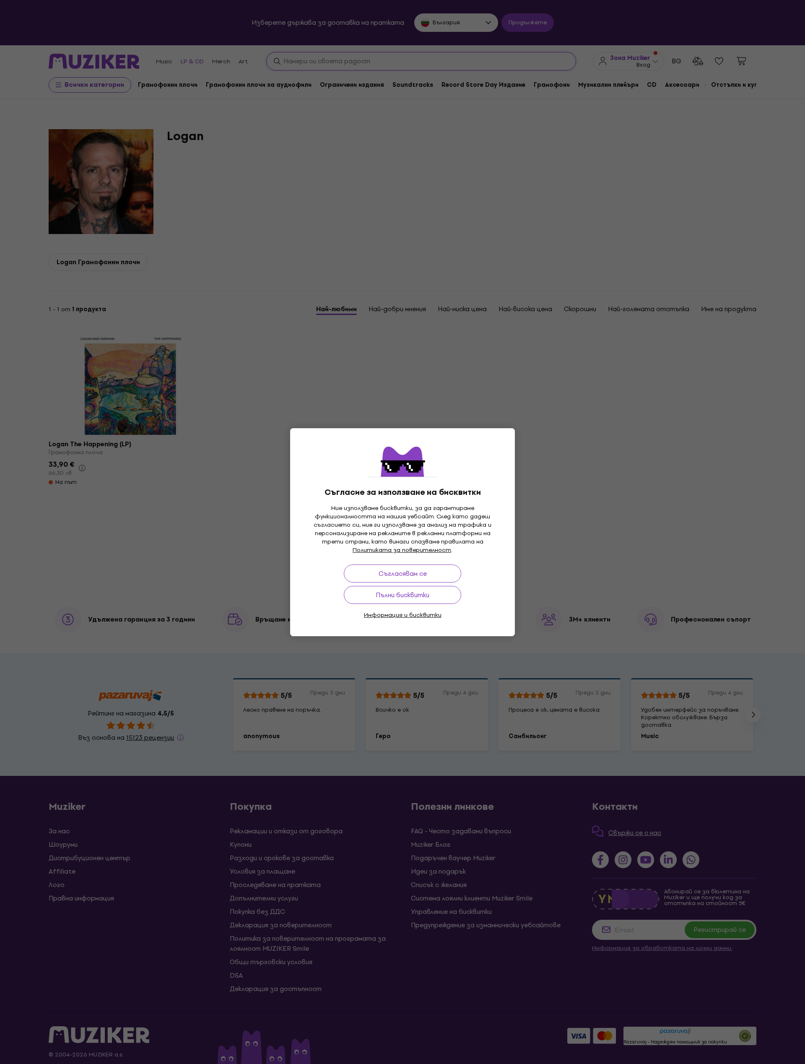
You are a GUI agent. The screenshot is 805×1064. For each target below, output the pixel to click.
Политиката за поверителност (402, 550)
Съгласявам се (403, 573)
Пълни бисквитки (402, 595)
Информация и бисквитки (402, 615)
